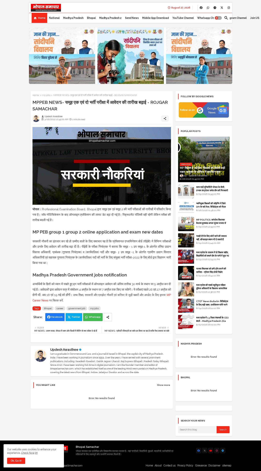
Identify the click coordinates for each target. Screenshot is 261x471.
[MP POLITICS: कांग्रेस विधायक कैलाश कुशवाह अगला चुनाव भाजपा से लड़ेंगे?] (186, 224)
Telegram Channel (235, 17)
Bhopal (91, 17)
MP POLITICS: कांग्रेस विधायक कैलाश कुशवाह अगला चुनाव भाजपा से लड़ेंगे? (211, 222)
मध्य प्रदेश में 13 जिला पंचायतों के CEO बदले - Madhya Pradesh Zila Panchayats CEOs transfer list (212, 322)
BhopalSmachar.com (71, 465)
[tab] (39, 18)
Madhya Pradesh (73, 17)
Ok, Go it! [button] (16, 460)
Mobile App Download (155, 17)
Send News (132, 17)
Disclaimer (214, 465)
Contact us (169, 465)
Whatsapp (95, 317)
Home (41, 17)
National (54, 17)
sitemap (226, 465)
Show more (163, 385)
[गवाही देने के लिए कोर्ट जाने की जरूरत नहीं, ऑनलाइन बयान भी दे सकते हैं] (186, 240)
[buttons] (201, 7)
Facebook (57, 317)
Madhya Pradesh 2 (110, 17)
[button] (218, 18)
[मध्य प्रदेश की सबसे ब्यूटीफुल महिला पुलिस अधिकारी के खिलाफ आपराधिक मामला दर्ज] (186, 289)
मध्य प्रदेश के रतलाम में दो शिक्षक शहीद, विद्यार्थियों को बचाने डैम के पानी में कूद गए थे (212, 255)
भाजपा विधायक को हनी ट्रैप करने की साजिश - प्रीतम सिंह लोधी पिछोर (211, 270)
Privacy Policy (185, 465)
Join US (254, 17)
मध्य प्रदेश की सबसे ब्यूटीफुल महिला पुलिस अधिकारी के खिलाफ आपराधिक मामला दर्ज (211, 288)
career (60, 308)
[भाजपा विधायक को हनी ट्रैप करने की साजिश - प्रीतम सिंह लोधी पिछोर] (186, 273)
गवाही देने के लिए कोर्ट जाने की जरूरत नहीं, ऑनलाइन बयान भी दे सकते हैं (211, 238)
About (158, 465)
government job (76, 308)
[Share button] (108, 317)
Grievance (201, 465)
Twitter (76, 317)
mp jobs (46, 95)
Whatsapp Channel (209, 17)
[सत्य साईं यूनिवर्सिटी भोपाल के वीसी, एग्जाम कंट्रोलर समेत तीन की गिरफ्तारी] (186, 191)
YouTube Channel (183, 17)
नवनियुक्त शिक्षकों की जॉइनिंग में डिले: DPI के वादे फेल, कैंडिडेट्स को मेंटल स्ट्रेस (211, 206)
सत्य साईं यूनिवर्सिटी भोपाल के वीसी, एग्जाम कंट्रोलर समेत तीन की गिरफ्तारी (212, 189)
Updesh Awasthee (64, 349)
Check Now (27, 452)
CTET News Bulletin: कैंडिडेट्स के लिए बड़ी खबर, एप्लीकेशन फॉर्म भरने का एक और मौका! (212, 304)
